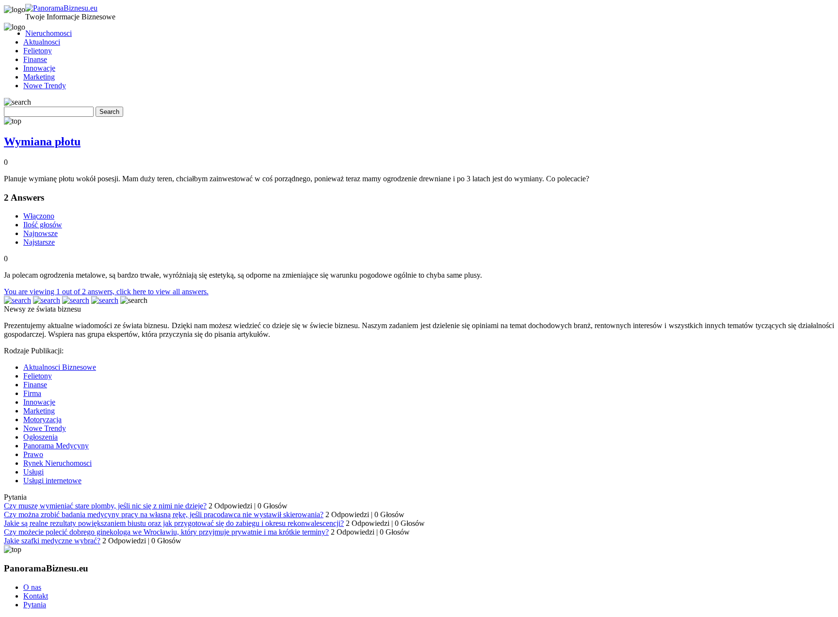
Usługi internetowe (52, 480)
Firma (32, 393)
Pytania (34, 605)
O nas (32, 587)
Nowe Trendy (44, 85)
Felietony (37, 51)
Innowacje (39, 68)
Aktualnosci (41, 42)
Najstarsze (39, 242)
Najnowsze (40, 233)
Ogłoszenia (40, 437)
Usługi (33, 472)
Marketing (39, 77)
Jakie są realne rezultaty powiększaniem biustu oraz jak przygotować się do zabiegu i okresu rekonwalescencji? (174, 523)
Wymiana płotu (42, 141)
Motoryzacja (42, 419)
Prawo (33, 454)
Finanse (35, 59)
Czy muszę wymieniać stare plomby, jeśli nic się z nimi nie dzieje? (105, 506)
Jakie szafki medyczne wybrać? (52, 541)
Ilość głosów (42, 225)
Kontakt (35, 596)
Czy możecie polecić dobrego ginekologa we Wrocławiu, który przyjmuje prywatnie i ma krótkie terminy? (166, 532)
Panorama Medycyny (56, 446)
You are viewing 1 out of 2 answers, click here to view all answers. (106, 291)
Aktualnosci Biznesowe (59, 367)
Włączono (38, 216)
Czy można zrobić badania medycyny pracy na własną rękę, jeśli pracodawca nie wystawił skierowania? (163, 514)
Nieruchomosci (48, 33)
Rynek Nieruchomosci (57, 463)
